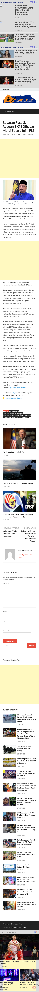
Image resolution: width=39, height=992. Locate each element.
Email (5, 621)
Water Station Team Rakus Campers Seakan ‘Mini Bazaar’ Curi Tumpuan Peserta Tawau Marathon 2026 (26, 733)
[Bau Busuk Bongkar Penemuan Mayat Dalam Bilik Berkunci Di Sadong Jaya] (9, 825)
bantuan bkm (14, 411)
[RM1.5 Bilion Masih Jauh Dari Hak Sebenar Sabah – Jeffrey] (9, 902)
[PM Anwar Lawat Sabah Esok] (19, 439)
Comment (7, 584)
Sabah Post (17, 134)
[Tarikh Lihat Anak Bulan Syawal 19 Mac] (19, 471)
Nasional (5, 119)
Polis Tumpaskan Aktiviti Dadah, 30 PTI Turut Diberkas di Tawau (26, 842)
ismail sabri (7, 417)
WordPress (14, 927)
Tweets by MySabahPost (11, 660)
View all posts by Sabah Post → (25, 556)
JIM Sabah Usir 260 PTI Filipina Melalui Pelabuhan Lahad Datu (26, 815)
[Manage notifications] (34, 987)
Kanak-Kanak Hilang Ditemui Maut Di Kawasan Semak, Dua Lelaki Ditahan (26, 801)
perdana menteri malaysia (21, 417)
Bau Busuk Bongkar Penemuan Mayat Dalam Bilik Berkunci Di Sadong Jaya (26, 828)
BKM (22, 415)
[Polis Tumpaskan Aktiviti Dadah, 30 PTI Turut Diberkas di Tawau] (9, 840)
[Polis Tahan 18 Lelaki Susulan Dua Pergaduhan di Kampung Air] (9, 890)
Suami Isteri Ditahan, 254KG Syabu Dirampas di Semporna (26, 773)
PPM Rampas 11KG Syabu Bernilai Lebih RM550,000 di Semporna (26, 761)
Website (6, 631)
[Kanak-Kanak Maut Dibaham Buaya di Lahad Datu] (9, 852)
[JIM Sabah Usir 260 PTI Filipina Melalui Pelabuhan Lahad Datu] (9, 813)
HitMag (23, 927)
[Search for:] (19, 645)
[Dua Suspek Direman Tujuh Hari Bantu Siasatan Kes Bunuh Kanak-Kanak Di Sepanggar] (9, 784)
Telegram (15, 393)
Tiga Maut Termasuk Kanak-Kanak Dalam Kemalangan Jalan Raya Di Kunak (26, 718)
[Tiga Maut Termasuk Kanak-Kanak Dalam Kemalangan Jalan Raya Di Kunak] (9, 715)
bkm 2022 (28, 415)
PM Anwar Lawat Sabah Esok (14, 452)
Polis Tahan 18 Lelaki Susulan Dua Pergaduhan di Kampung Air (26, 892)
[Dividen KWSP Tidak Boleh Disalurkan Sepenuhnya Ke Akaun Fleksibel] (19, 502)
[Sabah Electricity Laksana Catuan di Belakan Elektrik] (9, 865)
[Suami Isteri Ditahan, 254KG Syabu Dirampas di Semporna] (9, 771)
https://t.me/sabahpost (13, 398)
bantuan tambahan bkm (11, 415)
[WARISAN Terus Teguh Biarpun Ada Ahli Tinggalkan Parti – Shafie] (9, 877)
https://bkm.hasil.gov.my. (17, 387)
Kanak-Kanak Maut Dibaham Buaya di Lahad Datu (26, 854)
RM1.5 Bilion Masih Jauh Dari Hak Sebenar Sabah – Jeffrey (26, 904)
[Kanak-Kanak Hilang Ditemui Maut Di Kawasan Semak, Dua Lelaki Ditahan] (9, 798)
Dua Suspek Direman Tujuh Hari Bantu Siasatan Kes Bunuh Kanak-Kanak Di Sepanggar (26, 787)
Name (5, 611)
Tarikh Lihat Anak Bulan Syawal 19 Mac (18, 483)
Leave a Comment (27, 134)
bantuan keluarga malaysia (13, 413)
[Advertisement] (19, 158)
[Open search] (33, 111)
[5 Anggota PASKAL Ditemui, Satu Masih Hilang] (9, 746)
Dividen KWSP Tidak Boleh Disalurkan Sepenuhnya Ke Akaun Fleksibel (18, 515)
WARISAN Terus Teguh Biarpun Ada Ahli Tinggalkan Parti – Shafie (26, 879)
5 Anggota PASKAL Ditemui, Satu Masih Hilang (24, 748)
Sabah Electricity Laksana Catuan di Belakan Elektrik (26, 867)
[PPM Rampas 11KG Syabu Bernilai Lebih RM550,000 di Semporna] (9, 759)
